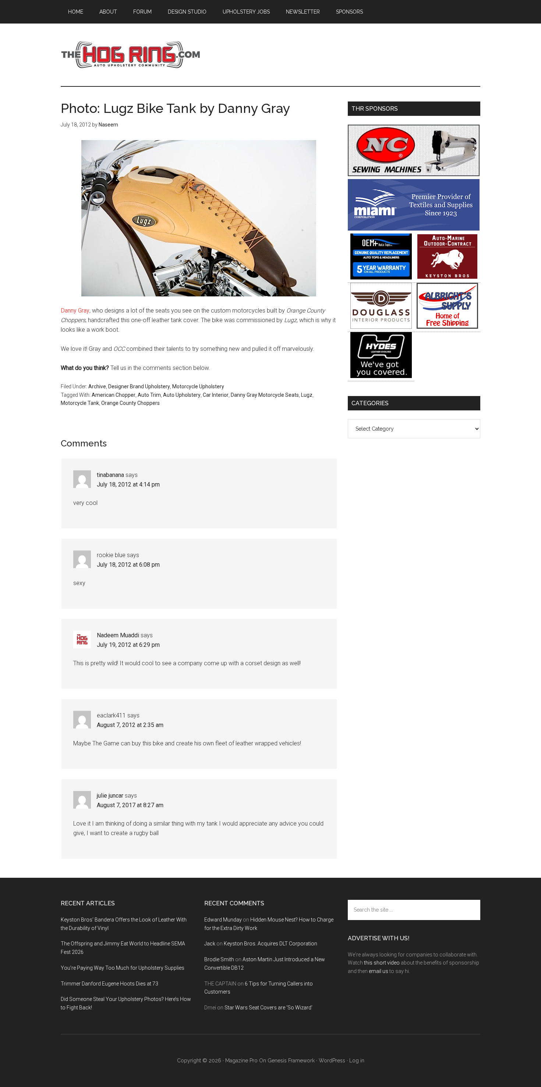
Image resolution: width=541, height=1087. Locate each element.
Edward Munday (223, 920)
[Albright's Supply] (447, 326)
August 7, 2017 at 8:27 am (130, 805)
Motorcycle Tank (80, 403)
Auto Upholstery (182, 395)
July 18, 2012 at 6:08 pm (128, 564)
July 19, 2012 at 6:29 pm (128, 644)
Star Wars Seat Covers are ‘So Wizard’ (268, 1008)
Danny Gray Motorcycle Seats (265, 395)
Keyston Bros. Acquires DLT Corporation (270, 944)
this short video (382, 963)
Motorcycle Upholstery (198, 386)
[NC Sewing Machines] (414, 174)
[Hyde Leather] (381, 376)
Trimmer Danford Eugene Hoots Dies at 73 (109, 984)
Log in (356, 1060)
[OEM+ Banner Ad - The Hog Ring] (381, 277)
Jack (209, 944)
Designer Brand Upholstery (139, 386)
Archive (97, 386)
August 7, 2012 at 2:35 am (130, 724)
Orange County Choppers (130, 403)
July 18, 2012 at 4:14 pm (128, 484)
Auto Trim (149, 395)
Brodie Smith (219, 959)
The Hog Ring (131, 54)
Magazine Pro (241, 1060)
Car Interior (216, 395)
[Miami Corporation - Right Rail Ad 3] (414, 228)
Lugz (306, 395)
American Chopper (113, 395)
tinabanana (110, 474)
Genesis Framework (291, 1060)
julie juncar (110, 795)
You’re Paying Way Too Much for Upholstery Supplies (122, 968)
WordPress (332, 1060)
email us (378, 971)
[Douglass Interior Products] (381, 326)
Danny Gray (75, 310)
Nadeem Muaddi (118, 635)
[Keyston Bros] (447, 277)
